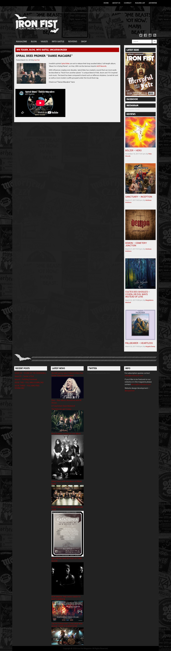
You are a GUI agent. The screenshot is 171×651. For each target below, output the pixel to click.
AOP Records (101, 66)
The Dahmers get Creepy (61, 409)
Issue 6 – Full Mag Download (26, 379)
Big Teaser (22, 50)
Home (106, 3)
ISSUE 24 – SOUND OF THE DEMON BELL (30, 373)
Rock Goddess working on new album (66, 434)
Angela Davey (150, 346)
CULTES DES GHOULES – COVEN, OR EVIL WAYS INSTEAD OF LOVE (137, 294)
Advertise (153, 3)
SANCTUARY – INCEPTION (138, 196)
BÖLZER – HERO (133, 150)
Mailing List (140, 3)
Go (154, 41)
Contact (127, 3)
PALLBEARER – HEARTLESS (139, 343)
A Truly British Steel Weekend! (63, 406)
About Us (116, 3)
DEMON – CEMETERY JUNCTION (136, 244)
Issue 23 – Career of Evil (24, 376)
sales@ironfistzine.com (134, 376)
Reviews (72, 42)
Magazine (21, 42)
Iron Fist (37, 60)
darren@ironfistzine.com (141, 384)
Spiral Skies (65, 64)
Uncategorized (58, 50)
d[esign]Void (129, 391)
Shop (84, 42)
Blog (34, 42)
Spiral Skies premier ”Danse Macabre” (44, 56)
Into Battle (58, 42)
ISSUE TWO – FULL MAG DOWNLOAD (29, 382)
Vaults (44, 42)
